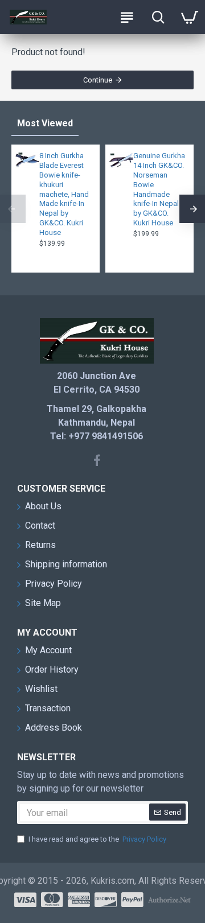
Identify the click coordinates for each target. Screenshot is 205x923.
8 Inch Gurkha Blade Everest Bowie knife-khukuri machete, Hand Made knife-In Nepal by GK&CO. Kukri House (64, 194)
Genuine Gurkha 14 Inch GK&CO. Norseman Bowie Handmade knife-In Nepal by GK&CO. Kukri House (159, 189)
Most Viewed (45, 123)
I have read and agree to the (97, 839)
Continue (97, 80)
